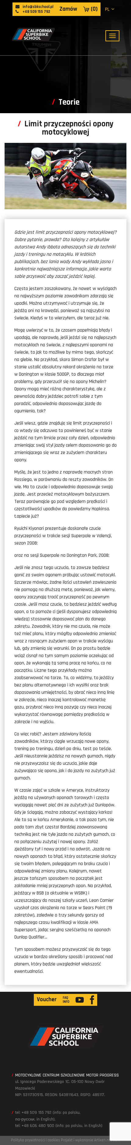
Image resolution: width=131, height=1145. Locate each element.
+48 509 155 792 (36, 11)
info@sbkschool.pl (37, 6)
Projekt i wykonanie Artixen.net (86, 1140)
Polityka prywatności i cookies (35, 1140)
